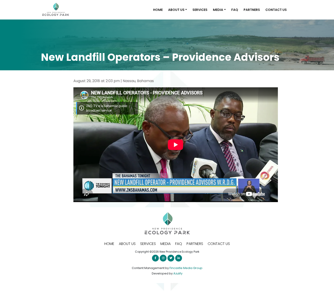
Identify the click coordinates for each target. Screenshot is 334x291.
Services (199, 9)
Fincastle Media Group (185, 268)
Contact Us (276, 9)
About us (176, 9)
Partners (252, 9)
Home (158, 9)
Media (218, 9)
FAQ (234, 9)
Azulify (177, 273)
